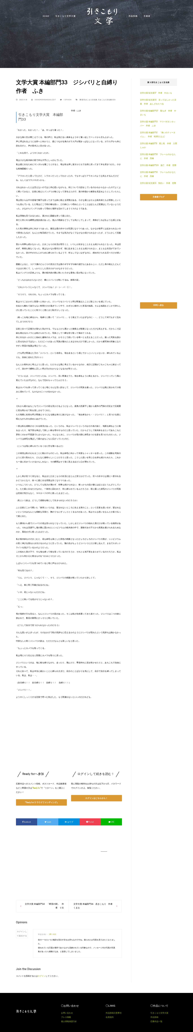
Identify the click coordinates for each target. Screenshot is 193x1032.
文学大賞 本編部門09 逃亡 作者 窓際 (158, 165)
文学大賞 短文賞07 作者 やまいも (156, 93)
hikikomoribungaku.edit (45, 100)
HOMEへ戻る (158, 305)
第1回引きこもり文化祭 (88, 100)
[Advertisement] (69, 739)
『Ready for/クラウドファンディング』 (41, 802)
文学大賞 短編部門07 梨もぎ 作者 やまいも (158, 112)
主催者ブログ (158, 197)
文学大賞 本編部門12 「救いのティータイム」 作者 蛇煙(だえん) (157, 134)
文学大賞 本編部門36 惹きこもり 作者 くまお (94, 906)
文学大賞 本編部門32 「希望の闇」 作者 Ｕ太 (44, 906)
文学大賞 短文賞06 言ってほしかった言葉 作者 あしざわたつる (158, 102)
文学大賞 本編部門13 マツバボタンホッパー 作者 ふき (157, 123)
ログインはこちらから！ (96, 798)
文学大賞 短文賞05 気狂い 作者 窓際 (158, 183)
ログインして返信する (22, 933)
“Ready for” (36, 788)
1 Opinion (67, 100)
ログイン (42, 976)
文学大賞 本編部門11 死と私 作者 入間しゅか (158, 145)
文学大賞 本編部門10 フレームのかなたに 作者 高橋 (158, 156)
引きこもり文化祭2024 (107, 100)
